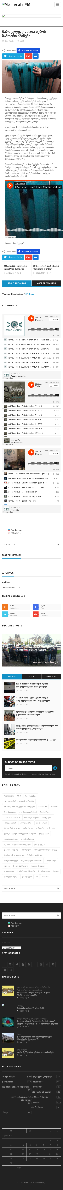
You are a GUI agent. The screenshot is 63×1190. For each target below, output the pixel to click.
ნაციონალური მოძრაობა (31, 861)
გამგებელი (28, 828)
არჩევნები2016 (10, 823)
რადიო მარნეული (38, 866)
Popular (12, 676)
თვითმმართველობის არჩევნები (17, 844)
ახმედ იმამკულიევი (12, 828)
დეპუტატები (44, 834)
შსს (37, 877)
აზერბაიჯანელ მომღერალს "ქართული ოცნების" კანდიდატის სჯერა (46, 269)
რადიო (7, 866)
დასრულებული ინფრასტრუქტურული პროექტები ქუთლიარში (34, 1038)
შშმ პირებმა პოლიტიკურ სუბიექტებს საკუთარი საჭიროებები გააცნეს (15, 269)
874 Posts (29, 294)
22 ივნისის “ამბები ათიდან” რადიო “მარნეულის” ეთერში (33, 994)
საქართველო (44, 871)
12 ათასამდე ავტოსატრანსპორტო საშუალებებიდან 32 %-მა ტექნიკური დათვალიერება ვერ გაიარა (33, 701)
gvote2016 (43, 807)
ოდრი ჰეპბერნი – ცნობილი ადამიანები (35, 1052)
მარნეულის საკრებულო (14, 855)
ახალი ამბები (41, 823)
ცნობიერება (37, 1107)
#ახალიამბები (30, 796)
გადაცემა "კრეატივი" (43, 1077)
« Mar (18, 1168)
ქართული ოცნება (11, 877)
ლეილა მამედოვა (11, 850)
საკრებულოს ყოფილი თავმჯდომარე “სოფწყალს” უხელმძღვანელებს (31, 648)
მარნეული (26, 850)
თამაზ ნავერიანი (11, 839)
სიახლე (38, 990)
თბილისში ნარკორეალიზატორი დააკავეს (36, 740)
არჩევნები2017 (26, 823)
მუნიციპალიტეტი (11, 861)
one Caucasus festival (28, 812)
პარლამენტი (51, 861)
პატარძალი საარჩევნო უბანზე (31, 1008)
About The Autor (17, 283)
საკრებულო (9, 871)
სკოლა (56, 871)
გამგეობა (40, 828)
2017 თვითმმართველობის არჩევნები (19, 807)
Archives (6, 582)
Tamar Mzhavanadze (12, 817)
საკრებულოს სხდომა (26, 871)
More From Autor (46, 283)
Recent (32, 676)
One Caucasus (10, 812)
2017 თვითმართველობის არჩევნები (19, 801)
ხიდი (6, 1112)
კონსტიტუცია (39, 844)
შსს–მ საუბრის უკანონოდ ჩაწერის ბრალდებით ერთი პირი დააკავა (32, 685)
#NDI (19, 796)
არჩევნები (46, 817)
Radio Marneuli (46, 812)
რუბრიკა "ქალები (40, 1097)
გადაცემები (34, 987)
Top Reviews (51, 676)
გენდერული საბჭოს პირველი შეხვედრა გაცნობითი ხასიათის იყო (35, 713)
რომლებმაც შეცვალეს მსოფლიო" (21, 1098)
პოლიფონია (39, 1087)
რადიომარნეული (20, 866)
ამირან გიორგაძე (31, 817)
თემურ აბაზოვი (27, 839)
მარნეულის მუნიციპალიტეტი (46, 850)
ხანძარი (45, 877)
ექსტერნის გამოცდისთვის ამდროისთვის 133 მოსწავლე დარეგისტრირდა (37, 727)
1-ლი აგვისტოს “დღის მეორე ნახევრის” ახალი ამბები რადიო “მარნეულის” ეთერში (37, 1022)
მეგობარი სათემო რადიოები (15, 1087)
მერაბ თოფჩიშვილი (35, 855)
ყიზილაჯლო (27, 877)
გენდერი (51, 828)
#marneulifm (9, 796)
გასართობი (45, 987)
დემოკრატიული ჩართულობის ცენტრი (20, 834)
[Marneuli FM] (16, 4)
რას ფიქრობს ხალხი (25, 990)
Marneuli (54, 807)
